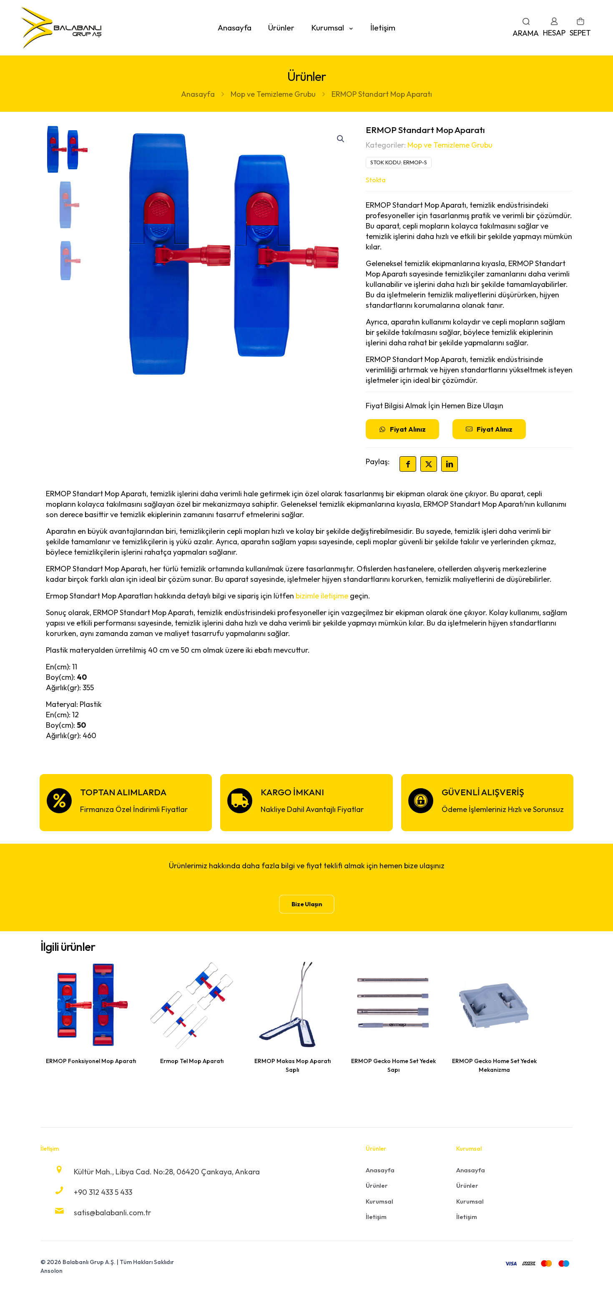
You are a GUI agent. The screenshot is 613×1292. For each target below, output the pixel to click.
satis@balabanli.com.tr (112, 1212)
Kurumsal (379, 1201)
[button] (341, 139)
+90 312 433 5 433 (103, 1192)
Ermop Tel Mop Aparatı (192, 1061)
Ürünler (377, 1185)
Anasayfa (198, 94)
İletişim (376, 1217)
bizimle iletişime (322, 596)
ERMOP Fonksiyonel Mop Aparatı (91, 1061)
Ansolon (51, 1270)
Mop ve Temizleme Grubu (273, 94)
